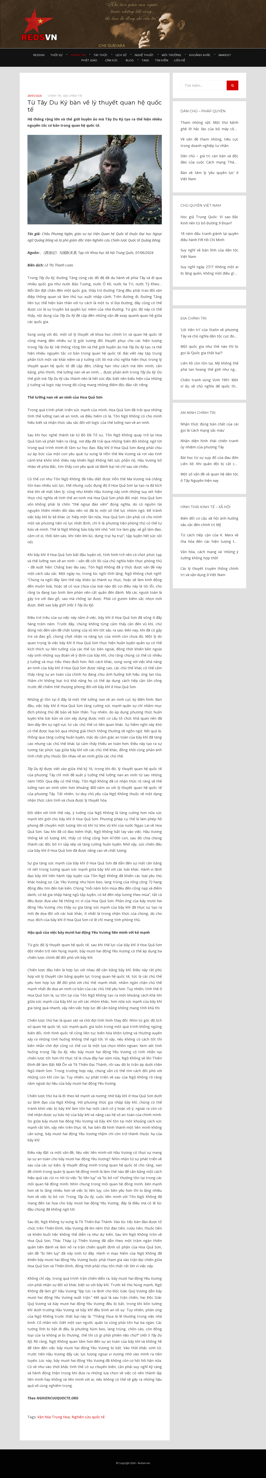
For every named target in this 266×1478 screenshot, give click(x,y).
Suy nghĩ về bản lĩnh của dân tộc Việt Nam (209, 253)
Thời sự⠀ (57, 55)
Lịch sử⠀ (122, 55)
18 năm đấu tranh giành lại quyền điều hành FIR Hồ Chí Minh (209, 236)
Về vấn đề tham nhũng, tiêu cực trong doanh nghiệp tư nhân (209, 142)
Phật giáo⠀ (90, 60)
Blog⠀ (131, 60)
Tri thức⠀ (101, 55)
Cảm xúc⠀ (112, 60)
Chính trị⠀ (79, 55)
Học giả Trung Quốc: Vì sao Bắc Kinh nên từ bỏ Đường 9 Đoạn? (209, 219)
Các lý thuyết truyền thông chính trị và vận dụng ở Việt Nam (209, 571)
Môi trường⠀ (172, 55)
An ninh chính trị (198, 413)
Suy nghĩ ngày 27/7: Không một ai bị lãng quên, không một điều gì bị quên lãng (209, 270)
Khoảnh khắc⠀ (201, 55)
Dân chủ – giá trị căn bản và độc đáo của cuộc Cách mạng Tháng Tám (209, 159)
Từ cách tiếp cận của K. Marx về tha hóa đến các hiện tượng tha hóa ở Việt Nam (209, 538)
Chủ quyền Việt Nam (201, 205)
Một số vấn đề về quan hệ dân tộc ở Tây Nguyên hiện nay (209, 477)
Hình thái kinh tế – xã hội (206, 507)
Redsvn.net (144, 1463)
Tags (145, 60)
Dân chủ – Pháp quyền (203, 111)
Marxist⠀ (225, 55)
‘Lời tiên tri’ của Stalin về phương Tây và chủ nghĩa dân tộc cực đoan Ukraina (209, 333)
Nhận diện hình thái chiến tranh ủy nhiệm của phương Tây (209, 443)
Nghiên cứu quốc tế (88, 1417)
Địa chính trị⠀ (73, 95)
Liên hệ (179, 60)
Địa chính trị (193, 318)
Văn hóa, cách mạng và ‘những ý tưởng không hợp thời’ (209, 554)
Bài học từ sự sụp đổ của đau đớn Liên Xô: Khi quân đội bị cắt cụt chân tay (209, 461)
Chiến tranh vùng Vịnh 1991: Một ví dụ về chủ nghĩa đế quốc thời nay (209, 383)
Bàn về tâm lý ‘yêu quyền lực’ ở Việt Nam (209, 175)
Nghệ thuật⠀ (145, 55)
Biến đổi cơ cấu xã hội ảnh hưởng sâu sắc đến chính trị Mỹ (209, 521)
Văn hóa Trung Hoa (53, 1417)
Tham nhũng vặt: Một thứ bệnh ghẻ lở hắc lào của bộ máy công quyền (209, 126)
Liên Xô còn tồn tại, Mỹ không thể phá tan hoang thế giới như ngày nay (209, 367)
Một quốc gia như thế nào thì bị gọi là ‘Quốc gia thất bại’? (209, 349)
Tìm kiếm (161, 60)
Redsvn (38, 55)
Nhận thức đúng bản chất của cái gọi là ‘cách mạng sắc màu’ (209, 427)
